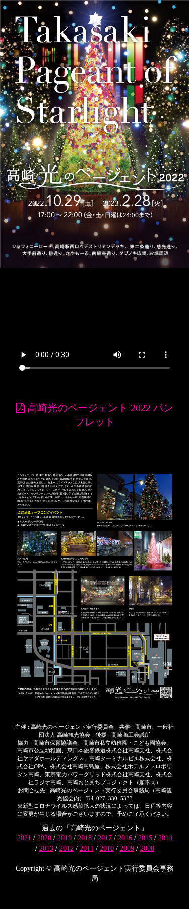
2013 (46, 848)
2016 (125, 838)
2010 (107, 848)
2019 (64, 838)
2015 (145, 838)
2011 (87, 848)
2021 (24, 838)
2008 (147, 848)
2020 (44, 838)
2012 (66, 848)
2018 (85, 838)
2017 (105, 838)
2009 (127, 848)
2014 (165, 838)
